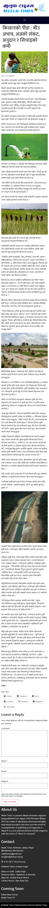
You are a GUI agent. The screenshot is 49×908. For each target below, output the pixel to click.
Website (4, 781)
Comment (6, 729)
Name (4, 761)
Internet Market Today (37, 905)
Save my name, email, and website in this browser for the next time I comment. (23, 795)
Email (4, 771)
